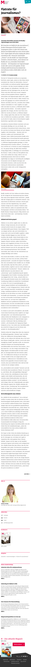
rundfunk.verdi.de (15, 661)
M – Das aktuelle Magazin (12, 638)
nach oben (26, 474)
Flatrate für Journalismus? (22, 556)
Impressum (5, 659)
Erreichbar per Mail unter (7, 505)
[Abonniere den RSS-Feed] (27, 656)
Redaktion (19, 659)
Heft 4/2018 (3, 546)
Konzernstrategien (11, 556)
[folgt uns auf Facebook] (22, 656)
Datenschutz (6, 661)
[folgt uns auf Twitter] (23, 656)
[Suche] (17, 656)
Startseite (3, 556)
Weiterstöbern (18, 644)
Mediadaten (12, 659)
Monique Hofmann (13, 75)
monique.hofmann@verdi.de (19, 505)
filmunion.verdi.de (15, 663)
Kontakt (25, 659)
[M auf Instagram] (25, 656)
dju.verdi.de (23, 661)
